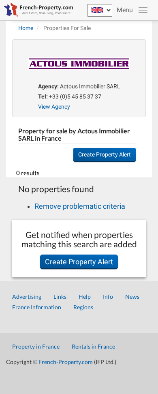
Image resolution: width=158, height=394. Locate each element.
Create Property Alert (104, 154)
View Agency (54, 106)
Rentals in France (93, 346)
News (132, 296)
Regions (83, 307)
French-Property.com (65, 361)
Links (59, 296)
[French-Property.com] (36, 10)
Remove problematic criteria (79, 206)
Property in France (36, 346)
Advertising (26, 296)
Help (85, 296)
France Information (36, 307)
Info (108, 296)
